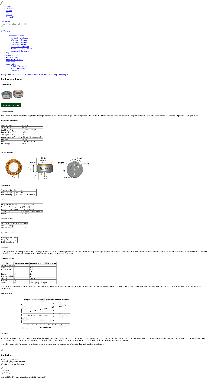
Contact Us (10, 17)
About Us (9, 8)
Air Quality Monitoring (19, 38)
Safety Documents (18, 68)
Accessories (10, 62)
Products (9, 11)
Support (9, 15)
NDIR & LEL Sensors (14, 60)
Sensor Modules (12, 55)
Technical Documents (19, 66)
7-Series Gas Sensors (19, 42)
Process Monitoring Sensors (21, 49)
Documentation (11, 64)
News (8, 13)
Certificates (15, 70)
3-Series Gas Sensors (19, 44)
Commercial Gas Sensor (20, 51)
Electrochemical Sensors (15, 36)
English (4, 21)
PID (7, 53)
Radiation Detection (13, 57)
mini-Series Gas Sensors (20, 47)
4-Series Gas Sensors (19, 40)
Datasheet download (11, 105)
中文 (10, 21)
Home (8, 6)
